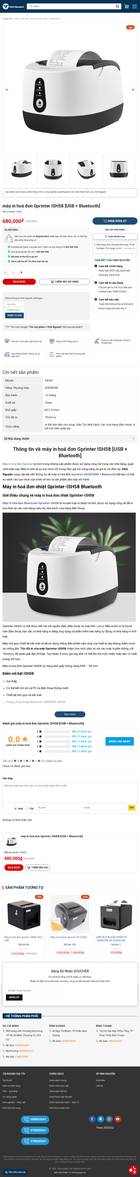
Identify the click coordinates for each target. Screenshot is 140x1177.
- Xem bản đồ (128, 248)
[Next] (133, 90)
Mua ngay (19, 281)
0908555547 (22, 1045)
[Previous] (7, 90)
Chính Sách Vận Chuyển (60, 1097)
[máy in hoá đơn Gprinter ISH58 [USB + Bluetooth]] (11, 841)
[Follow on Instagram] (109, 1119)
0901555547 (115, 1041)
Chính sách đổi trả (58, 1091)
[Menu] (134, 6)
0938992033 (68, 1041)
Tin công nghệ (10, 1097)
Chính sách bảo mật (59, 1086)
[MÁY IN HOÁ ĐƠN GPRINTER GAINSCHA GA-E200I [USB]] (116, 913)
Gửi (132, 807)
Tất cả (7, 761)
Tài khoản (7, 1080)
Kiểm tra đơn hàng (11, 1086)
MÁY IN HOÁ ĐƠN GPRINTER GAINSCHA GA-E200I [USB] (112, 939)
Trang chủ (7, 19)
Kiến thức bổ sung (11, 1108)
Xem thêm (70, 714)
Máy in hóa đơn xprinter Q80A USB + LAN (23, 939)
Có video (46, 761)
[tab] (21, 373)
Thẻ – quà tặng (10, 1091)
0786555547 (22, 1056)
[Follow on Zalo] (100, 1119)
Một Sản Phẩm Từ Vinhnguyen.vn (70, 1172)
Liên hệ (99, 1086)
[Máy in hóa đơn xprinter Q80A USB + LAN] (24, 913)
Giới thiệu (100, 1080)
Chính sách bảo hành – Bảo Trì (64, 1102)
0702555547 (38, 1130)
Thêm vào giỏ (39, 867)
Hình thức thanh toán (59, 1108)
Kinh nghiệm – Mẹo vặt (14, 1102)
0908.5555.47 (117, 221)
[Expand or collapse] (133, 438)
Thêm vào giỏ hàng (67, 281)
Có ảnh (57, 761)
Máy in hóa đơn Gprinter (18, 464)
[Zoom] (7, 152)
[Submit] (117, 6)
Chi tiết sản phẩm (21, 372)
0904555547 (26, 1051)
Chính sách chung (58, 1080)
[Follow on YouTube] (117, 1119)
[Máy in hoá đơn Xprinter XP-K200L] (70, 913)
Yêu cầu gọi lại (17, 1172)
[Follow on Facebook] (92, 1119)
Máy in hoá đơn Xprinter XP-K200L (69, 937)
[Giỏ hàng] (126, 6)
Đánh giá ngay (119, 741)
